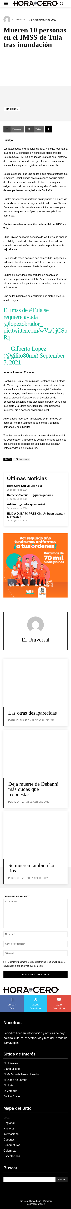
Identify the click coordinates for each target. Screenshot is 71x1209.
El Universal (18, 19)
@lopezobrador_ (23, 323)
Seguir (35, 996)
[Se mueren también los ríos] (35, 835)
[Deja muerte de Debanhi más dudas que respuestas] (35, 754)
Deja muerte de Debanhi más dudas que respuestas (33, 789)
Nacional (12, 109)
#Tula (35, 310)
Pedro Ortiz (16, 802)
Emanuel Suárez (18, 720)
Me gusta (12, 996)
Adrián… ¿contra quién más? (26, 504)
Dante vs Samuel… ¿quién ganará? (30, 495)
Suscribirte (59, 996)
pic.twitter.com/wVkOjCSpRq (35, 334)
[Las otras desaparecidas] (35, 683)
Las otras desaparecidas (33, 713)
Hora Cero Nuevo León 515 (25, 485)
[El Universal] (7, 19)
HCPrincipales (21, 459)
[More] (48, 129)
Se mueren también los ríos (31, 867)
